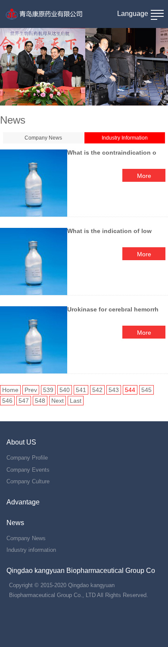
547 (24, 400)
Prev (31, 389)
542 (97, 389)
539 (48, 389)
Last (75, 400)
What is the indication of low (110, 230)
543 (114, 389)
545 (146, 389)
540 (64, 389)
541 (81, 389)
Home (10, 389)
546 (7, 400)
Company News (43, 138)
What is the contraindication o (111, 152)
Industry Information (125, 138)
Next (57, 400)
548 (40, 400)
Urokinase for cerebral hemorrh (113, 309)
